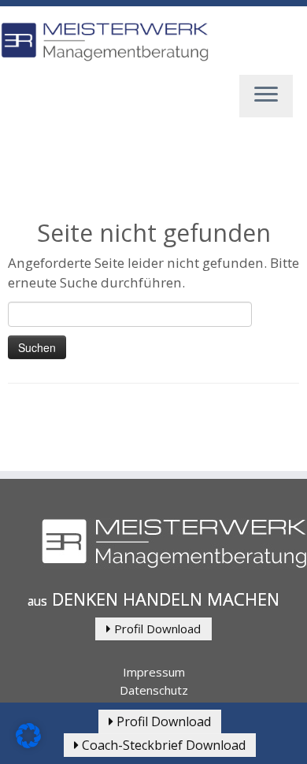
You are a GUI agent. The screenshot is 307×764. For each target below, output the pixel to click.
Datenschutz (154, 690)
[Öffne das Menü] (266, 96)
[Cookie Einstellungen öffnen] (28, 743)
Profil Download (156, 628)
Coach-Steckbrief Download (162, 745)
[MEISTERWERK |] (104, 42)
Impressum (154, 672)
